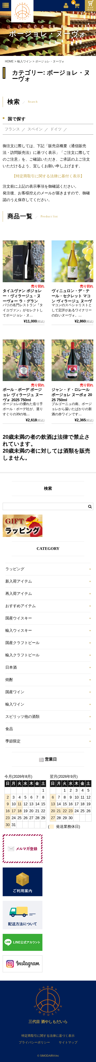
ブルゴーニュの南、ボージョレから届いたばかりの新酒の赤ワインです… (72, 409)
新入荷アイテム (18, 581)
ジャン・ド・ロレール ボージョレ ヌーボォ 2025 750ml (72, 395)
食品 (9, 729)
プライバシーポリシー (34, 1042)
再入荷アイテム (18, 593)
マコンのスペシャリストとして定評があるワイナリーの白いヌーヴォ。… (72, 310)
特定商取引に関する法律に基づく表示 (48, 1035)
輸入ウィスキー (18, 630)
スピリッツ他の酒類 (22, 716)
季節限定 (13, 741)
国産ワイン (14, 692)
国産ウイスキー (18, 618)
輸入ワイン (14, 704)
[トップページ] (90, 5)
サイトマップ (68, 1042)
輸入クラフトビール (22, 655)
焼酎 (9, 680)
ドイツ (56, 129)
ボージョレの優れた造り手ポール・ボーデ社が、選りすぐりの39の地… (23, 409)
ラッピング (14, 569)
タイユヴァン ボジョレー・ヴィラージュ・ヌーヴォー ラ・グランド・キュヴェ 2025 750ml (22, 301)
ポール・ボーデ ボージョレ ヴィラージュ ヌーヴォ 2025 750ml (23, 395)
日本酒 (11, 667)
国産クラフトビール (22, 643)
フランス (12, 129)
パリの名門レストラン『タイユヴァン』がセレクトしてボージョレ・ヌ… (23, 310)
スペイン (35, 129)
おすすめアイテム (20, 606)
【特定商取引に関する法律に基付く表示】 (48, 176)
